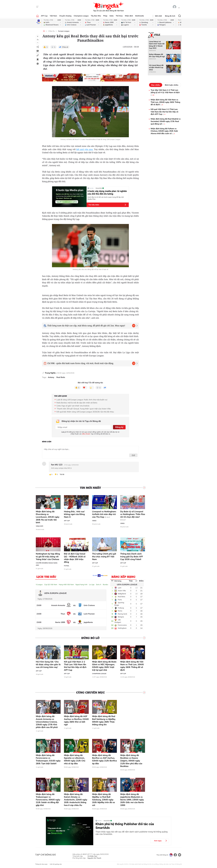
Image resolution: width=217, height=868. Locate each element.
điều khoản (86, 434)
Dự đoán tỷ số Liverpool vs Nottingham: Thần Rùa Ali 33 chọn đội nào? (132, 515)
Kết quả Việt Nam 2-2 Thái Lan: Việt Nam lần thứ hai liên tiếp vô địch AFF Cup (75, 665)
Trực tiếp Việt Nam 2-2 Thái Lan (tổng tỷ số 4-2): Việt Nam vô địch (165, 92)
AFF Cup (44, 16)
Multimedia (139, 16)
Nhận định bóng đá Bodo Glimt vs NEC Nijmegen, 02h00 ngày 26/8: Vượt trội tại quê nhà (104, 665)
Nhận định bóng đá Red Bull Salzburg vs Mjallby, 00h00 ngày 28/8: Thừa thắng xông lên (104, 720)
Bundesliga (107, 584)
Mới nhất (158, 16)
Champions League (81, 16)
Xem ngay (158, 841)
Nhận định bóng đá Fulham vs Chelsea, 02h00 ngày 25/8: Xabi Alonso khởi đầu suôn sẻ (164, 131)
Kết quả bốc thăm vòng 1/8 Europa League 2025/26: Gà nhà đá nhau (85, 412)
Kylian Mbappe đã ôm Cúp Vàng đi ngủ (157, 55)
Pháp (105, 16)
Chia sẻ (65, 47)
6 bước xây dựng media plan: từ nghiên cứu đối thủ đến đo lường (107, 192)
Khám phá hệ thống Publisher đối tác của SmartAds (125, 826)
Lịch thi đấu (46, 577)
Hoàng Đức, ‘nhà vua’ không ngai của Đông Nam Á (74, 514)
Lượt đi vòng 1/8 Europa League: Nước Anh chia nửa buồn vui (82, 399)
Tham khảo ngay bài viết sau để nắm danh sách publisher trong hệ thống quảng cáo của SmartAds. (131, 833)
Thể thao (119, 16)
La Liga (91, 584)
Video (94, 520)
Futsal (66, 566)
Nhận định (129, 16)
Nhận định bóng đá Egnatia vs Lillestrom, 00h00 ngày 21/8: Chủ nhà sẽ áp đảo (74, 759)
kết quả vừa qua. (84, 149)
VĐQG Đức (39, 526)
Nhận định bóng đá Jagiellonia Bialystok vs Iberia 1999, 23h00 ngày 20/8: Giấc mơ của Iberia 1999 (132, 799)
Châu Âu (51, 31)
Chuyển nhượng (65, 16)
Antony (51, 377)
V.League (39, 584)
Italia (111, 16)
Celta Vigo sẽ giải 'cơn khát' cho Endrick (73, 406)
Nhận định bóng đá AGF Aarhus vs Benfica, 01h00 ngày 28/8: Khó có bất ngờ (76, 720)
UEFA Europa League (127, 584)
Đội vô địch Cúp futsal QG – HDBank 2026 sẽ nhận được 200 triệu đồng (74, 557)
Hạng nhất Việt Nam (66, 584)
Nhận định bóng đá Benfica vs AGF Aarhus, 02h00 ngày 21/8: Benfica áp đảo (104, 759)
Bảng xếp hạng (123, 577)
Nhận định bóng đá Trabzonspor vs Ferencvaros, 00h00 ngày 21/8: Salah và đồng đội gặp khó (48, 799)
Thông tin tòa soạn (41, 864)
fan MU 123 (56, 464)
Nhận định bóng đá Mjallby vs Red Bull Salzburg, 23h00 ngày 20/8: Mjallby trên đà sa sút (103, 799)
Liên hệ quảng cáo (56, 864)
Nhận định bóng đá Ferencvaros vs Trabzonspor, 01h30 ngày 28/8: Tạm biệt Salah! (48, 759)
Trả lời (62, 474)
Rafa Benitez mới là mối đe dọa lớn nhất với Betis (77, 403)
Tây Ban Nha (96, 16)
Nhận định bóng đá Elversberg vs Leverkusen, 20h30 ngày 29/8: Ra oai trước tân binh (47, 517)
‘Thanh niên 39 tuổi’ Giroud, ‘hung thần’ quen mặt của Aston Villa (84, 409)
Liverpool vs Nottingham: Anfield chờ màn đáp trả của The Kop (104, 514)
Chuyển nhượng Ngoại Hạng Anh (46, 564)
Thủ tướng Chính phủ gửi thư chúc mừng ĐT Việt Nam (104, 556)
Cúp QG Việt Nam (50, 584)
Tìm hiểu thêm (93, 205)
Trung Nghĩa (50, 373)
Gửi (133, 455)
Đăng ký (119, 427)
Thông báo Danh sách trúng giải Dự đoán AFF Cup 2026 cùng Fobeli (131, 556)
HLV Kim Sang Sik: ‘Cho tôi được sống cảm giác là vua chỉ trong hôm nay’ (48, 664)
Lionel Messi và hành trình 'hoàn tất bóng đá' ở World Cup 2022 (156, 45)
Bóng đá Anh (170, 16)
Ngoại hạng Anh (81, 584)
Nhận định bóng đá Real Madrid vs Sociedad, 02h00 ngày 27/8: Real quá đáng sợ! (165, 121)
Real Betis (60, 377)
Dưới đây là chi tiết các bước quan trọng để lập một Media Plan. (105, 198)
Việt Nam (53, 16)
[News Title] (37, 59)
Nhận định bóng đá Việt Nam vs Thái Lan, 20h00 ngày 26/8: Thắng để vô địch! (132, 665)
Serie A (98, 584)
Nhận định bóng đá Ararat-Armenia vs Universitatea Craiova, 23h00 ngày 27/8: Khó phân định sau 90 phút (47, 722)
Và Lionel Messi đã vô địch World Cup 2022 (156, 67)
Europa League (63, 31)
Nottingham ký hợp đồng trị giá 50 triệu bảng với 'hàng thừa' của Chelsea (48, 556)
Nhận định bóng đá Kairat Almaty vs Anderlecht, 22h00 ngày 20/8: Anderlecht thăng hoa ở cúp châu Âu (75, 799)
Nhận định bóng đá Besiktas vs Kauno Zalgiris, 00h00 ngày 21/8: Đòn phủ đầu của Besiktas (131, 760)
